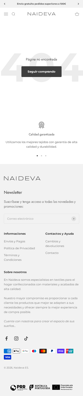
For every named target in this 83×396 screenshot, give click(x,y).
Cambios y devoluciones (54, 243)
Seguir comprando (41, 71)
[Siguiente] (78, 4)
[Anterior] (4, 4)
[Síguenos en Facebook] (6, 338)
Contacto (51, 253)
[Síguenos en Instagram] (16, 338)
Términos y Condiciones (12, 257)
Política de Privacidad (19, 248)
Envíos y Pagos (14, 241)
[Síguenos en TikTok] (26, 338)
